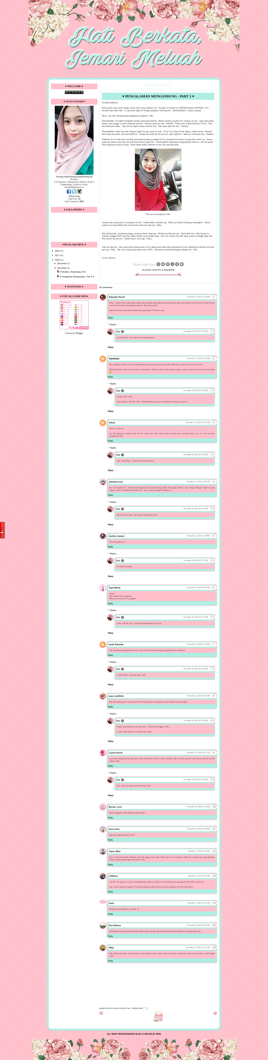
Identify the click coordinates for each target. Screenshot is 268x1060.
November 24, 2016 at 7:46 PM (198, 644)
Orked (112, 422)
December (62, 263)
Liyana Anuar (116, 752)
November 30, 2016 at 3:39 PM (198, 807)
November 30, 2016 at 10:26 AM (195, 390)
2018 (57, 251)
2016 (57, 260)
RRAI (158, 1034)
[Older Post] (215, 1014)
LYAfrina (113, 876)
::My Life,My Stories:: (134, 8)
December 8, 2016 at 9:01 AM (199, 925)
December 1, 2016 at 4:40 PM (199, 851)
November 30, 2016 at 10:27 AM (195, 509)
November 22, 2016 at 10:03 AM (197, 422)
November (62, 268)
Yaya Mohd (114, 587)
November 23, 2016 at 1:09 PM (198, 536)
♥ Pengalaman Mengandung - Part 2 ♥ (77, 277)
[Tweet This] (163, 266)
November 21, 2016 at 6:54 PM (198, 358)
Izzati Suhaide (116, 644)
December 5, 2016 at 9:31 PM (199, 876)
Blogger (79, 333)
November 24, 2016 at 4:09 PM (198, 587)
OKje (111, 947)
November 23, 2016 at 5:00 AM (198, 482)
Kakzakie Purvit (117, 297)
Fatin (111, 903)
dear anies (114, 829)
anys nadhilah (116, 696)
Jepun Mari (115, 851)
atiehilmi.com (116, 482)
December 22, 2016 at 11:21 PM (198, 947)
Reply (110, 318)
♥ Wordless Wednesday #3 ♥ (73, 272)
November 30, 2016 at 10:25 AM (195, 331)
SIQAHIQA (114, 358)
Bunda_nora (115, 807)
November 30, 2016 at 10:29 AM (195, 779)
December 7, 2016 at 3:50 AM (199, 903)
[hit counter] (74, 93)
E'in (118, 331)
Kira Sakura (115, 925)
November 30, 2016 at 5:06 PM (198, 829)
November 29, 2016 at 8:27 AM (198, 752)
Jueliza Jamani (116, 536)
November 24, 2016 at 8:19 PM (198, 696)
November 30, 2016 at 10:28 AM (195, 669)
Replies (113, 324)
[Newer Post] (101, 1014)
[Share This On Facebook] (158, 266)
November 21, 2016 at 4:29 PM (198, 297)
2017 (57, 255)
